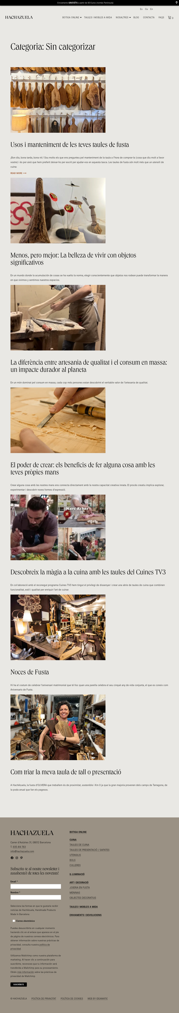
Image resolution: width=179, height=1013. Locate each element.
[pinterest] (168, 9)
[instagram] (163, 9)
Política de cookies (72, 1005)
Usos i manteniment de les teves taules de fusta (69, 152)
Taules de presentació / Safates (89, 856)
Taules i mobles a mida (84, 913)
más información (25, 979)
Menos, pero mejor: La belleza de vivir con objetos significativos (73, 267)
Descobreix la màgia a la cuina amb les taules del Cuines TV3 (88, 580)
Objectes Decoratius (83, 904)
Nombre (15, 899)
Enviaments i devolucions (86, 922)
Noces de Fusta (29, 680)
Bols (72, 867)
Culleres (75, 872)
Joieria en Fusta (80, 894)
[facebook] (159, 9)
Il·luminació (77, 881)
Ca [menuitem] (146, 9)
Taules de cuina (79, 851)
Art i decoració (79, 889)
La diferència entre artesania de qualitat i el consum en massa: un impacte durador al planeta (88, 374)
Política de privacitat (43, 1005)
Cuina (73, 846)
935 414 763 (19, 853)
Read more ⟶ (18, 180)
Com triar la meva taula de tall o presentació (65, 780)
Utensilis (75, 861)
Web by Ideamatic (98, 1005)
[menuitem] (141, 9)
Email (14, 888)
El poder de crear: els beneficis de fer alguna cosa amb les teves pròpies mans (82, 476)
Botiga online (78, 839)
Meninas (75, 899)
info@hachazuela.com (22, 858)
